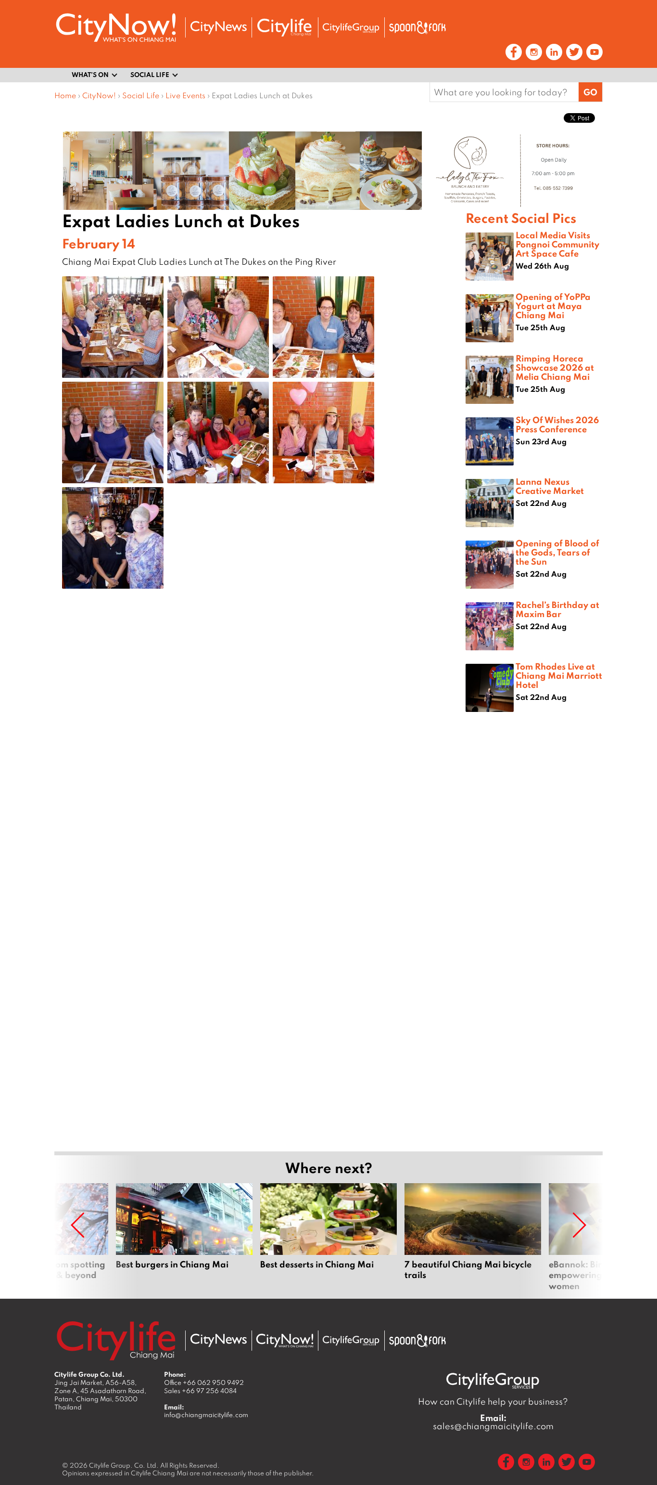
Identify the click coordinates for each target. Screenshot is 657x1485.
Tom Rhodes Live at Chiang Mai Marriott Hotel (559, 675)
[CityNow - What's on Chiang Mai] (284, 1340)
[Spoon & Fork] (417, 27)
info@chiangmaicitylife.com (206, 1414)
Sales (200, 1390)
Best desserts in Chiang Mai (328, 1237)
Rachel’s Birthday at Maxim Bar (557, 609)
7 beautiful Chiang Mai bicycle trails (472, 1237)
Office (204, 1382)
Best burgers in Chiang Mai (184, 1237)
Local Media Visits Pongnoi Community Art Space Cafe (557, 244)
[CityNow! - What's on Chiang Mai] (115, 28)
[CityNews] (218, 27)
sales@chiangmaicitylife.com (493, 1422)
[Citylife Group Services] (351, 28)
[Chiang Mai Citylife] (284, 27)
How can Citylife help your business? (493, 1401)
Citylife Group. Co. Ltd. (124, 1465)
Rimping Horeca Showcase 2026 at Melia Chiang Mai (555, 367)
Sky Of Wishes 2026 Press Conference (557, 424)
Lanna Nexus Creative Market (550, 486)
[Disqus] (260, 749)
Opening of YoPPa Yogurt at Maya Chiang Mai (553, 306)
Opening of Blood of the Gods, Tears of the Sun (557, 552)
